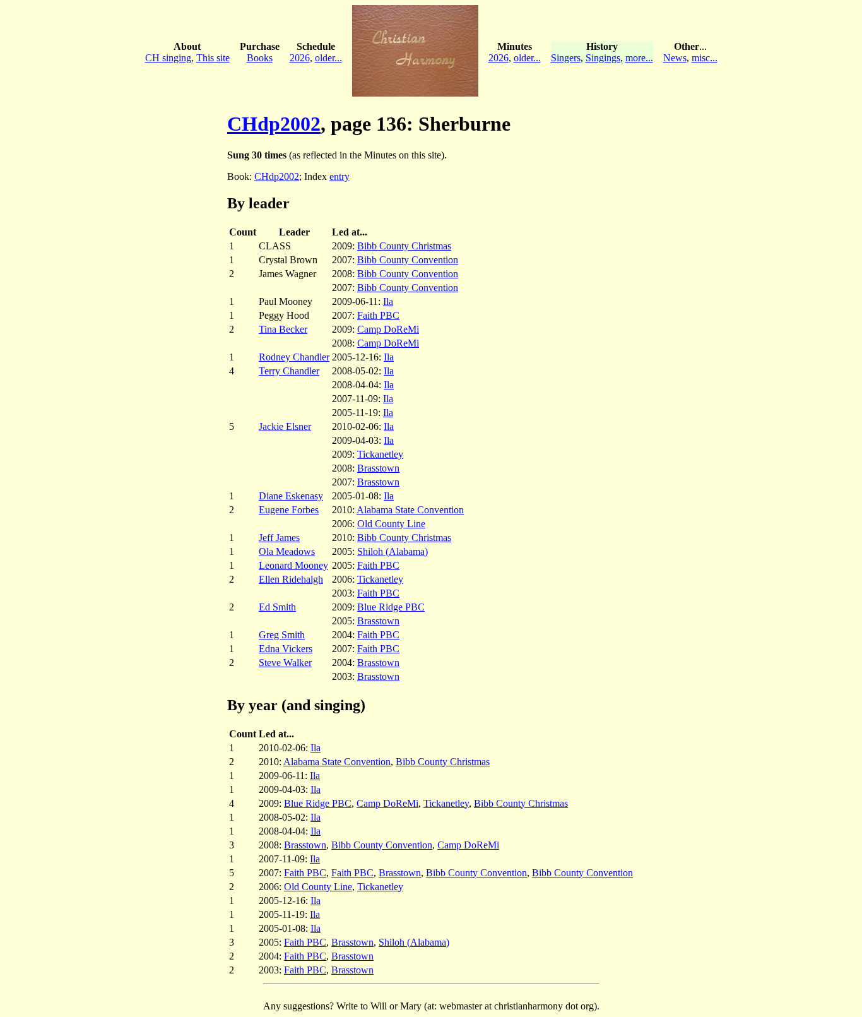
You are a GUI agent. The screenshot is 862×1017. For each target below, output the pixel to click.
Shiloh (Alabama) (392, 551)
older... (328, 57)
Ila (388, 301)
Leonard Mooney (293, 565)
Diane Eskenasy (291, 496)
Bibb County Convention (407, 259)
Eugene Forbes (289, 509)
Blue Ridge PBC (391, 607)
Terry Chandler (289, 371)
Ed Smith (277, 607)
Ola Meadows (287, 551)
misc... (704, 57)
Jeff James (279, 537)
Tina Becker (283, 329)
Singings (603, 57)
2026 (300, 57)
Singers (566, 57)
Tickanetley (380, 454)
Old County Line (391, 523)
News (675, 57)
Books (260, 57)
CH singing (168, 57)
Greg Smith (282, 634)
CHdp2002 (274, 123)
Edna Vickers (285, 648)
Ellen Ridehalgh (291, 579)
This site (213, 57)
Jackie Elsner (285, 426)
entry (339, 176)
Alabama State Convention (410, 509)
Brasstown (378, 468)
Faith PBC (378, 315)
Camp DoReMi (388, 329)
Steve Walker (285, 662)
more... (639, 57)
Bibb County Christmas (404, 246)
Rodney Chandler (294, 357)
